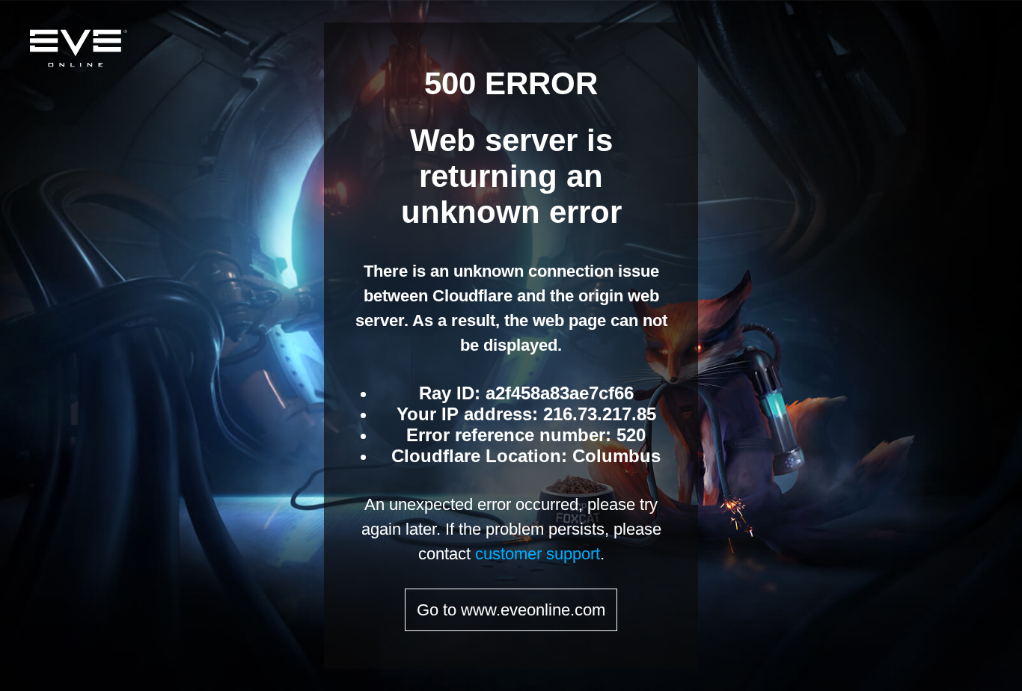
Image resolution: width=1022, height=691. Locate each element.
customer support (537, 553)
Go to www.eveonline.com (511, 610)
